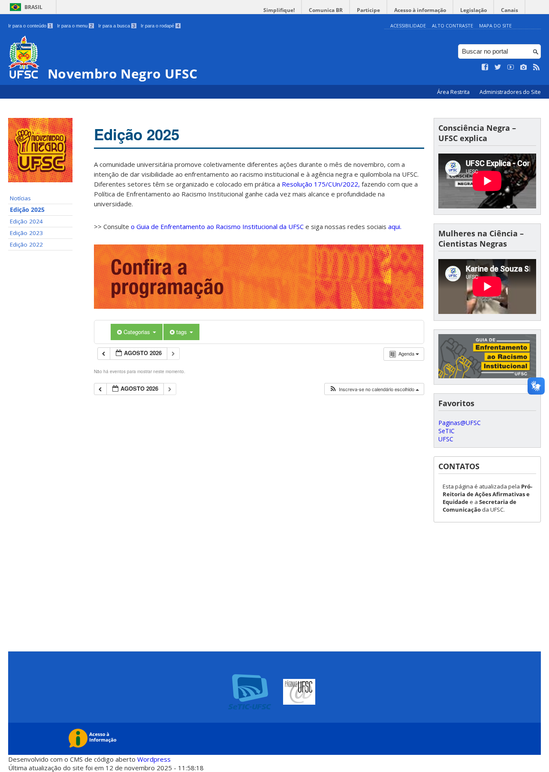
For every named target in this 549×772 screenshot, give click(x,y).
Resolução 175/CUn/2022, (320, 184)
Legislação (473, 10)
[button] (374, 389)
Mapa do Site (495, 25)
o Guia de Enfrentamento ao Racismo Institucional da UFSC (217, 226)
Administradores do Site (510, 92)
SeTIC (446, 431)
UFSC (445, 439)
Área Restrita (454, 92)
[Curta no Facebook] (485, 67)
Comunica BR (326, 10)
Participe (368, 10)
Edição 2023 (26, 233)
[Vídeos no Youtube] (510, 67)
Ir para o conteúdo (29, 25)
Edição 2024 (26, 221)
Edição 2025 (27, 210)
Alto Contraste (452, 25)
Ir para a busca (116, 25)
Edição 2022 (26, 244)
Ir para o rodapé (160, 25)
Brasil (33, 7)
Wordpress (154, 759)
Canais (509, 10)
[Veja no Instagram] (523, 67)
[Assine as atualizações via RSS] (536, 67)
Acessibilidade (408, 25)
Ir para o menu (75, 25)
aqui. (394, 226)
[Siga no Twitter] (498, 67)
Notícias (20, 198)
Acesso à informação (420, 10)
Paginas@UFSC (459, 423)
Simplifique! (279, 10)
